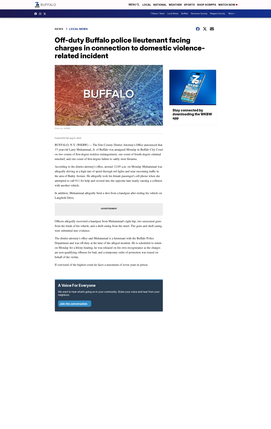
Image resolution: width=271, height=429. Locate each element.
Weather (175, 4)
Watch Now (227, 4)
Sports (189, 4)
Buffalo (184, 13)
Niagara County (217, 13)
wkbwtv (36, 14)
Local (146, 4)
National (160, 4)
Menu (133, 4)
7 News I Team (158, 13)
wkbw (41, 14)
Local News (172, 13)
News (59, 29)
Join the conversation (74, 303)
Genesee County (199, 13)
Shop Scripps (206, 4)
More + (231, 13)
